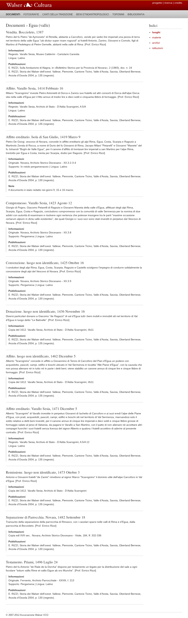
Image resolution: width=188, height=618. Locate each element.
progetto (157, 2)
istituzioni (157, 48)
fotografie (31, 14)
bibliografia (136, 14)
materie (156, 37)
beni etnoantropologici (92, 14)
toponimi (118, 14)
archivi (156, 42)
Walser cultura (29, 5)
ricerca (168, 2)
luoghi (156, 32)
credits (178, 2)
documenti (13, 14)
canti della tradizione (57, 14)
